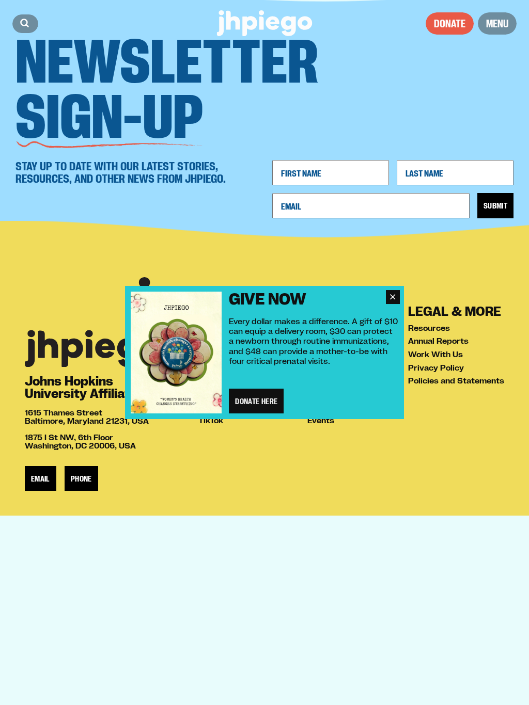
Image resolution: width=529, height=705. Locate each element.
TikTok (210, 420)
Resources (429, 327)
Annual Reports (438, 340)
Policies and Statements (456, 380)
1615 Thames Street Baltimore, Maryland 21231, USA (87, 416)
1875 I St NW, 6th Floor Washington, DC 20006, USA (80, 441)
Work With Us (435, 354)
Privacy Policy (436, 367)
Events (320, 420)
